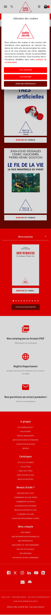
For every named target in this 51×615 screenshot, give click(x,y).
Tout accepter (25, 70)
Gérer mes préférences (26, 84)
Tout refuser (25, 77)
